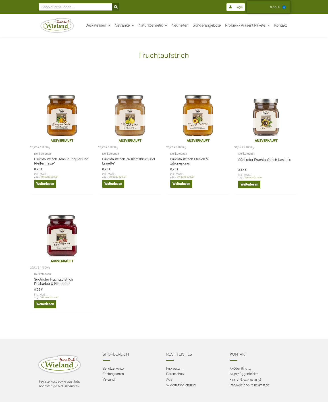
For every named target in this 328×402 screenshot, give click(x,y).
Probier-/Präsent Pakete (245, 25)
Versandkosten (49, 176)
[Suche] (115, 6)
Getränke (122, 25)
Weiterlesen (45, 184)
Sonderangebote (207, 25)
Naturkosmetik (151, 25)
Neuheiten (180, 25)
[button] (235, 7)
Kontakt (280, 25)
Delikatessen (95, 25)
